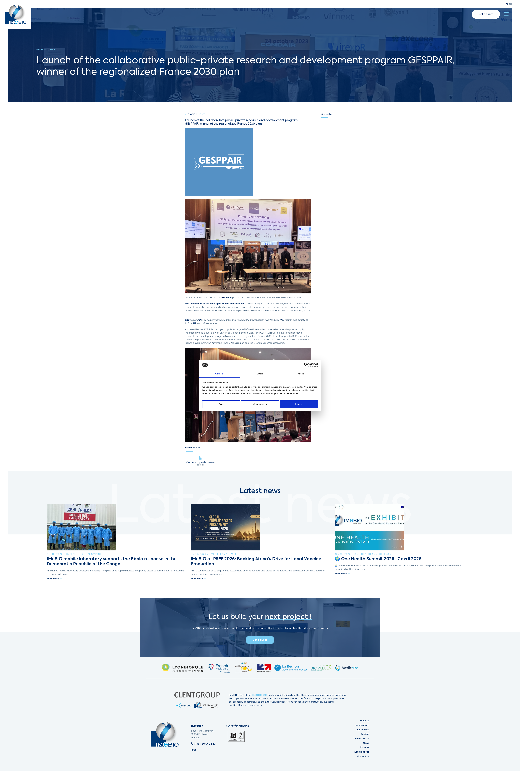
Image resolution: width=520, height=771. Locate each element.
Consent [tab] (219, 374)
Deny (221, 404)
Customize (258, 404)
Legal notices (361, 752)
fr (507, 4)
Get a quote (486, 14)
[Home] (15, 14)
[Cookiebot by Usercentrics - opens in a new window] (306, 365)
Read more (53, 579)
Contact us (363, 756)
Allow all (299, 404)
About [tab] (301, 374)
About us (364, 721)
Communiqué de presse (200, 462)
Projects (364, 747)
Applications (362, 725)
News (366, 743)
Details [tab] (260, 374)
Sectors (365, 734)
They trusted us (361, 739)
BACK (191, 114)
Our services (362, 730)
